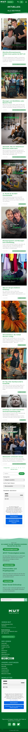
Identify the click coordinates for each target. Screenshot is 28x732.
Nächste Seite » (14, 469)
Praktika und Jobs (5, 647)
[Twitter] (18, 724)
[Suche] (25, 599)
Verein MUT (4, 643)
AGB (2, 648)
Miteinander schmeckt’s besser (13, 456)
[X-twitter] (7, 658)
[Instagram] (2, 658)
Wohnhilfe (3, 666)
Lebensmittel (4, 668)
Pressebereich (4, 656)
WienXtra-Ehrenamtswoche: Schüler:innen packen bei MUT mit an (14, 54)
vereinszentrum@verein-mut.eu (8, 627)
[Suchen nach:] (11, 473)
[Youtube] (9, 658)
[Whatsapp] (13, 658)
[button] (26, 2)
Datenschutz (4, 650)
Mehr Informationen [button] (14, 514)
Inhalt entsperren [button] (14, 516)
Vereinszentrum (5, 671)
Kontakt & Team (5, 645)
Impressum (4, 652)
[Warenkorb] (21, 2)
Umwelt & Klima (5, 670)
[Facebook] (4, 658)
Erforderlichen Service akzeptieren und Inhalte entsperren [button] (14, 521)
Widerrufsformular (5, 654)
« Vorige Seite (6, 467)
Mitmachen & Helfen (6, 673)
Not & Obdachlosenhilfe (6, 664)
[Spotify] (11, 658)
